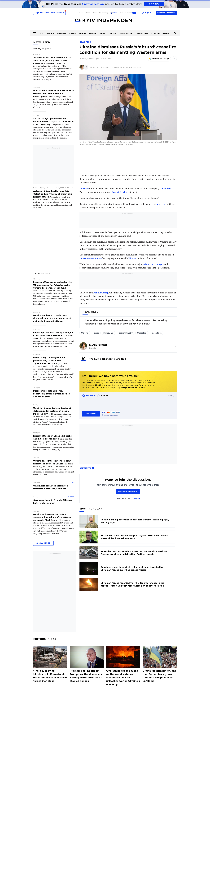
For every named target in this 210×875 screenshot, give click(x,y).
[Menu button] (34, 33)
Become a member (128, 491)
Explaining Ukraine (160, 33)
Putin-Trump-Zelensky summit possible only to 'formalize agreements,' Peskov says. (49, 360)
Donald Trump (100, 293)
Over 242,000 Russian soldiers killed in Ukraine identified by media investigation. (53, 94)
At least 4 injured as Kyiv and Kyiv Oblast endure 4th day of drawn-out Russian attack (52, 194)
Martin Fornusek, (101, 67)
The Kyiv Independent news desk (125, 67)
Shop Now (154, 4)
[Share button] (174, 58)
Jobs (95, 13)
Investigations (126, 33)
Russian (84, 188)
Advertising (103, 13)
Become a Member (166, 13)
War (42, 33)
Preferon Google (160, 59)
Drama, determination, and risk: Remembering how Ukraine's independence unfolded (159, 675)
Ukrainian (166, 188)
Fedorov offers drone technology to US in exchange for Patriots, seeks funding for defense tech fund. (52, 285)
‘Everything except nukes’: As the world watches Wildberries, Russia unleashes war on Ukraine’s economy (123, 677)
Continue (91, 414)
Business (61, 33)
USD (169, 396)
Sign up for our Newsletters (49, 13)
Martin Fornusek (98, 345)
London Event (126, 13)
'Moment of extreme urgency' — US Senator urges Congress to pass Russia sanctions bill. (52, 60)
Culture (112, 33)
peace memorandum (91, 258)
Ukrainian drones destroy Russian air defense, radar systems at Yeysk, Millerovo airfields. (52, 411)
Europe (82, 33)
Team (88, 13)
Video (102, 33)
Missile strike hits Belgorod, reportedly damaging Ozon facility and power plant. (51, 394)
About (80, 13)
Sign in (136, 498)
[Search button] (175, 33)
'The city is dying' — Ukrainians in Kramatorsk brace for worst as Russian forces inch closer (50, 675)
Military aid (108, 333)
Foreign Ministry (125, 333)
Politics (50, 33)
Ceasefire (141, 333)
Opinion (92, 33)
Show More (43, 543)
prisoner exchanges (153, 264)
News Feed (85, 42)
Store (115, 13)
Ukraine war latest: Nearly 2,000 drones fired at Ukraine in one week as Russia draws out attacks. (52, 318)
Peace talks (156, 333)
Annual (104, 396)
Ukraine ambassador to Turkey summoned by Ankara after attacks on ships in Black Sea (52, 517)
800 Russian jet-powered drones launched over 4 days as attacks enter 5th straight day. (53, 121)
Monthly (90, 396)
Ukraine (132, 258)
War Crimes (142, 33)
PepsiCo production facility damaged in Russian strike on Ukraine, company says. (53, 335)
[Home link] (105, 20)
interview (161, 204)
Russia (72, 33)
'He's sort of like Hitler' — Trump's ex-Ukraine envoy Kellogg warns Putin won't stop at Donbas (86, 675)
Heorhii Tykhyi (119, 192)
